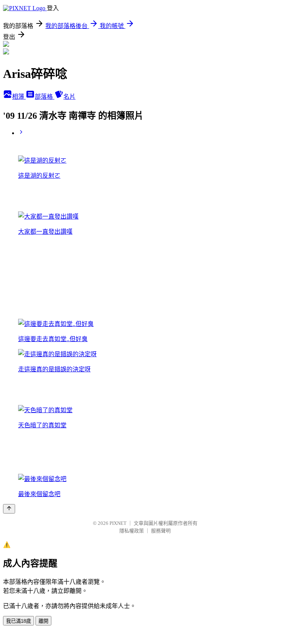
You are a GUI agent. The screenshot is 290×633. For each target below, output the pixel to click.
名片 (69, 96)
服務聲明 (161, 531)
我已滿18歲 (18, 621)
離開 (43, 621)
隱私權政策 (131, 531)
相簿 (19, 96)
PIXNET (118, 523)
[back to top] (9, 509)
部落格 (44, 96)
